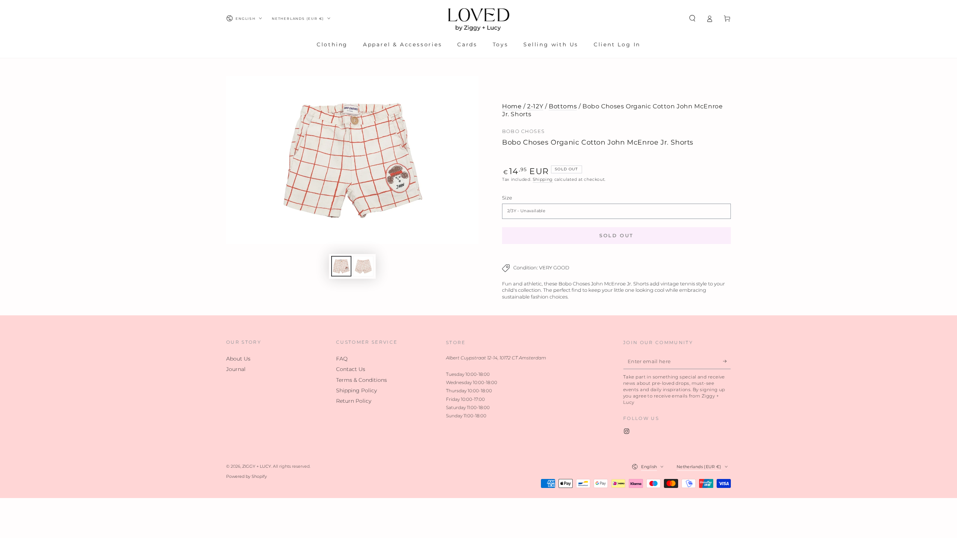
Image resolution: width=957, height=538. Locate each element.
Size (507, 198)
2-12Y (535, 106)
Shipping (543, 179)
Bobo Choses (523, 131)
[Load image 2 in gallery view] (363, 266)
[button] (692, 18)
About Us (238, 358)
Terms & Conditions (361, 380)
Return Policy (353, 401)
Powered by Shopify (246, 476)
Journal (236, 369)
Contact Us (350, 369)
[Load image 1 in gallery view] (341, 266)
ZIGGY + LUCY (256, 466)
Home (511, 106)
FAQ (342, 358)
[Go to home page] (479, 18)
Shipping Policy (356, 390)
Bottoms (563, 106)
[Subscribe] (727, 361)
